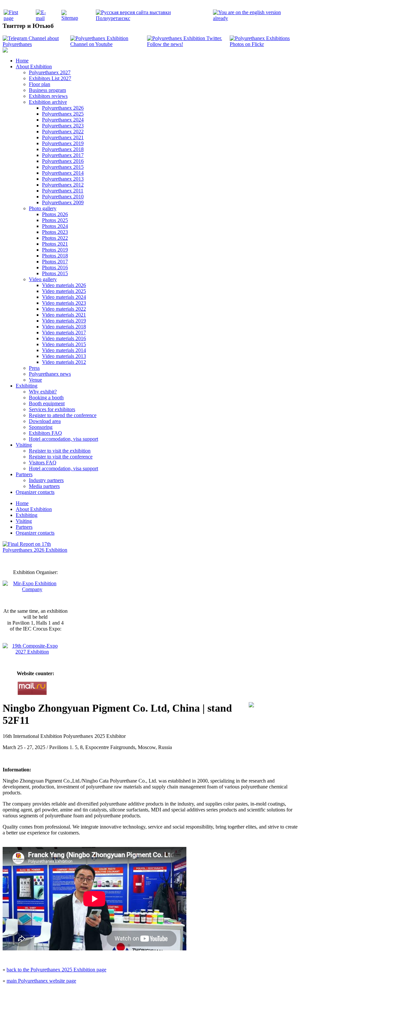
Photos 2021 (55, 244)
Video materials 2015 (64, 344)
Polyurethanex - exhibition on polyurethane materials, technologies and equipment (163, 994)
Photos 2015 (55, 273)
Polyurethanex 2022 (63, 131)
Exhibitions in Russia (247, 1007)
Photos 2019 (55, 250)
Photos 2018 (55, 255)
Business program (47, 90)
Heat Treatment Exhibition (212, 1007)
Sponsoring (40, 427)
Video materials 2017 (64, 332)
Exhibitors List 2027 (50, 78)
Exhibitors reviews (48, 96)
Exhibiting (26, 385)
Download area (45, 421)
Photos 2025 (55, 220)
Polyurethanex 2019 (63, 143)
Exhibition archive (48, 102)
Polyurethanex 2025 (63, 114)
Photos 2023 (55, 232)
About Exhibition (34, 66)
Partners (24, 474)
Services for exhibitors (52, 409)
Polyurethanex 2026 (63, 108)
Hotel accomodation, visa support (63, 439)
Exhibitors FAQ (45, 433)
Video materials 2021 (64, 315)
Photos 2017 (55, 261)
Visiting (24, 445)
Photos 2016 (55, 267)
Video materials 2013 (64, 356)
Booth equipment (47, 403)
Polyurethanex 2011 (62, 190)
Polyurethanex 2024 (63, 119)
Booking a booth (46, 397)
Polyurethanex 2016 (63, 161)
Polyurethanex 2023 (63, 125)
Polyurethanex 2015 (63, 167)
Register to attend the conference (62, 415)
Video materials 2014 (64, 350)
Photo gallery (42, 208)
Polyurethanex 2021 (63, 137)
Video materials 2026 (64, 285)
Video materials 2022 (64, 309)
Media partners (44, 486)
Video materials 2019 (64, 320)
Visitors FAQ (42, 462)
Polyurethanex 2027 (50, 72)
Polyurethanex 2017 (63, 155)
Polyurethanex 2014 (63, 173)
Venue (35, 380)
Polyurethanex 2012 (63, 185)
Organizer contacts (35, 492)
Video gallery (43, 279)
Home (22, 60)
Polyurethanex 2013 (63, 179)
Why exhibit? (43, 391)
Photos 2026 (55, 214)
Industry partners (46, 480)
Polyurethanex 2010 (63, 196)
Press (34, 368)
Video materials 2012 (64, 362)
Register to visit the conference (61, 456)
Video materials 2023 (64, 303)
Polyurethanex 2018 (63, 149)
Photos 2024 (55, 226)
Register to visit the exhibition (60, 451)
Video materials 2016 (64, 338)
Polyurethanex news (50, 374)
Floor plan (39, 84)
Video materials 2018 (64, 326)
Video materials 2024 (64, 297)
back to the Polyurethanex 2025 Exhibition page (56, 969)
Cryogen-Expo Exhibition (175, 1007)
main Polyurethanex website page (41, 981)
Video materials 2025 (64, 291)
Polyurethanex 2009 (63, 202)
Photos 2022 (55, 238)
